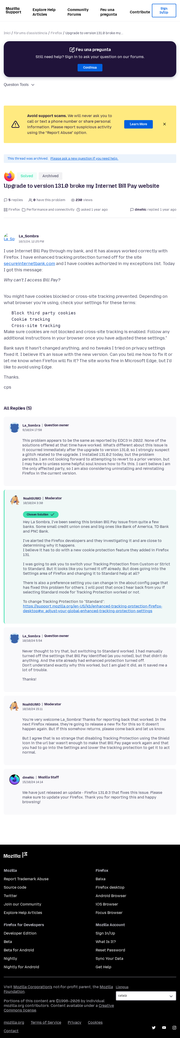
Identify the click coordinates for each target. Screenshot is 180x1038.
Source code (15, 887)
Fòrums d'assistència (30, 33)
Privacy (74, 1022)
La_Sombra (29, 236)
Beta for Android (19, 950)
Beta (8, 941)
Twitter (10, 896)
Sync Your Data (109, 958)
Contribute (140, 12)
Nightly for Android (21, 967)
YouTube (164, 1028)
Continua (90, 68)
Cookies (95, 1022)
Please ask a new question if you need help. (84, 159)
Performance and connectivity (50, 210)
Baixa (100, 879)
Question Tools (16, 85)
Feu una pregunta (108, 12)
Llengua (122, 987)
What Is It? (106, 941)
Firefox (56, 33)
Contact (11, 1031)
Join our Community (22, 904)
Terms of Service (46, 1022)
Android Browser (111, 896)
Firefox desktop (110, 887)
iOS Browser (107, 904)
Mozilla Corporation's (32, 987)
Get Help (103, 967)
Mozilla (15, 856)
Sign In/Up (164, 11)
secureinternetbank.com (29, 263)
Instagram (174, 1028)
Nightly (10, 958)
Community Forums (78, 12)
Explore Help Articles (44, 12)
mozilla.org (14, 1022)
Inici (7, 33)
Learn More (138, 124)
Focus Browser (109, 912)
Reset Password (110, 950)
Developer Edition (20, 933)
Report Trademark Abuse (26, 879)
